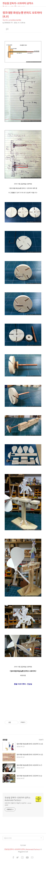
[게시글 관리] (15, 722)
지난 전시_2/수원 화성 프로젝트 (12, 20)
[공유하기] (12, 722)
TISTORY (23, 845)
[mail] (32, 857)
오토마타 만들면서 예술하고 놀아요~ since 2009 (18, 804)
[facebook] (13, 857)
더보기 (41, 739)
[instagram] (22, 857)
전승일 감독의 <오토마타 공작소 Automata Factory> (18, 3)
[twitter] (17, 857)
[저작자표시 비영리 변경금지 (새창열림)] (30, 722)
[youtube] (27, 857)
